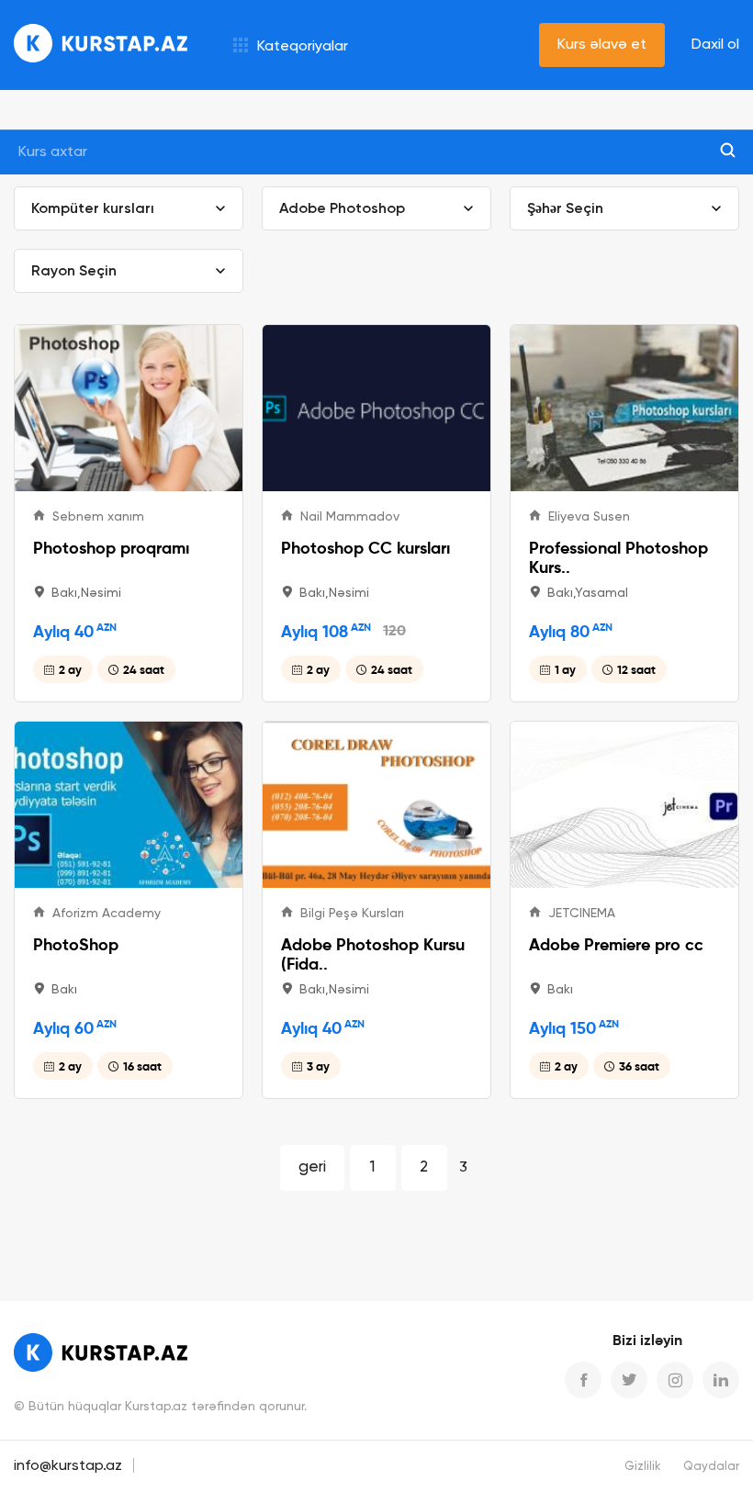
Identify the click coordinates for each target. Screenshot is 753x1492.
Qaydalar (711, 1467)
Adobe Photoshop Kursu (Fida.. (373, 954)
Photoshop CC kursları (365, 547)
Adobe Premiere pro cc (616, 944)
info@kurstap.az (68, 1466)
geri (312, 1167)
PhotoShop (75, 944)
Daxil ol (715, 45)
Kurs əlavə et (601, 45)
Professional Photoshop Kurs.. (618, 557)
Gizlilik (642, 1467)
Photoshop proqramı (111, 547)
